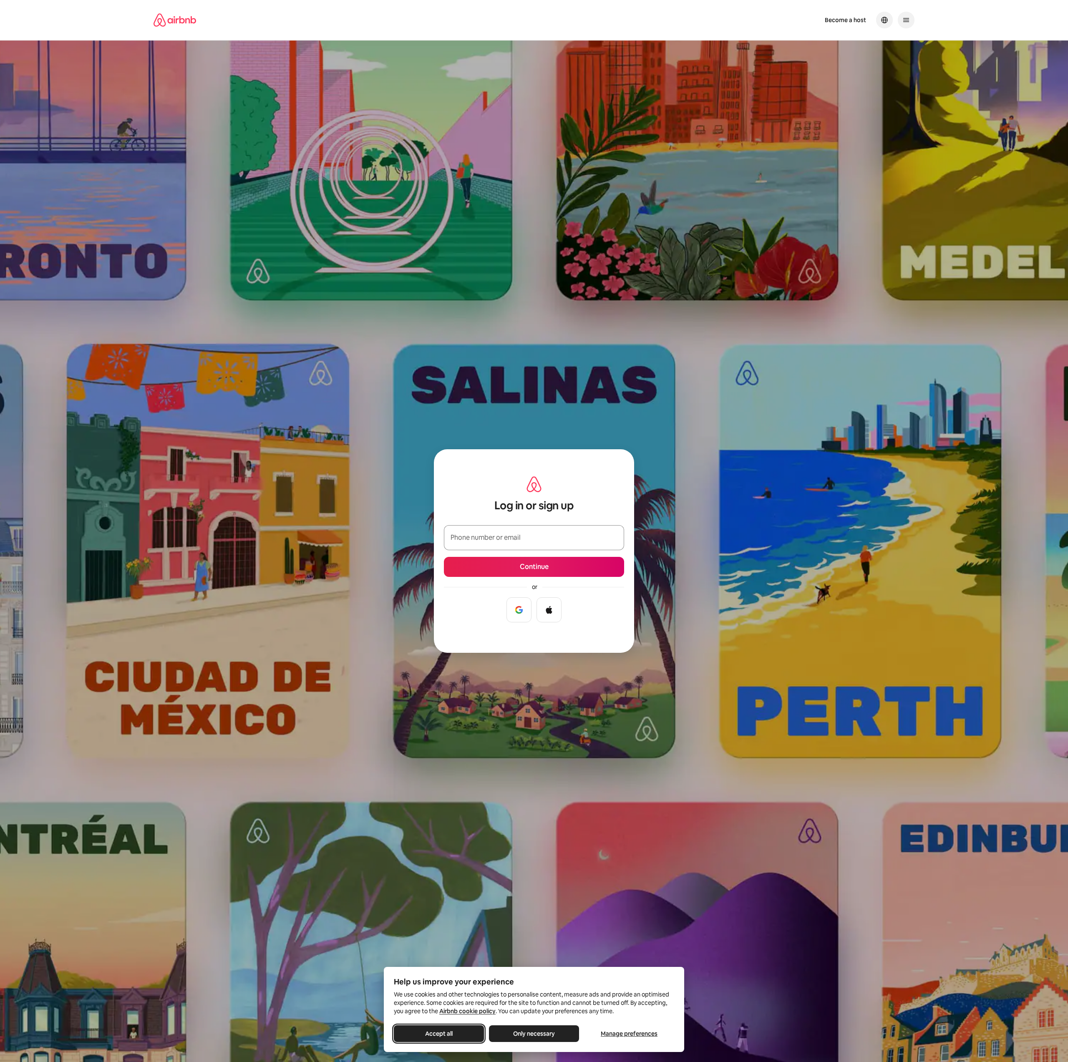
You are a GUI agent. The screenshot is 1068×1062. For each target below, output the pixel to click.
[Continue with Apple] (549, 609)
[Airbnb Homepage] (175, 20)
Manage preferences (629, 1033)
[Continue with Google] (518, 609)
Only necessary (534, 1033)
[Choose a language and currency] (884, 20)
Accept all (439, 1033)
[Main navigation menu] (906, 20)
